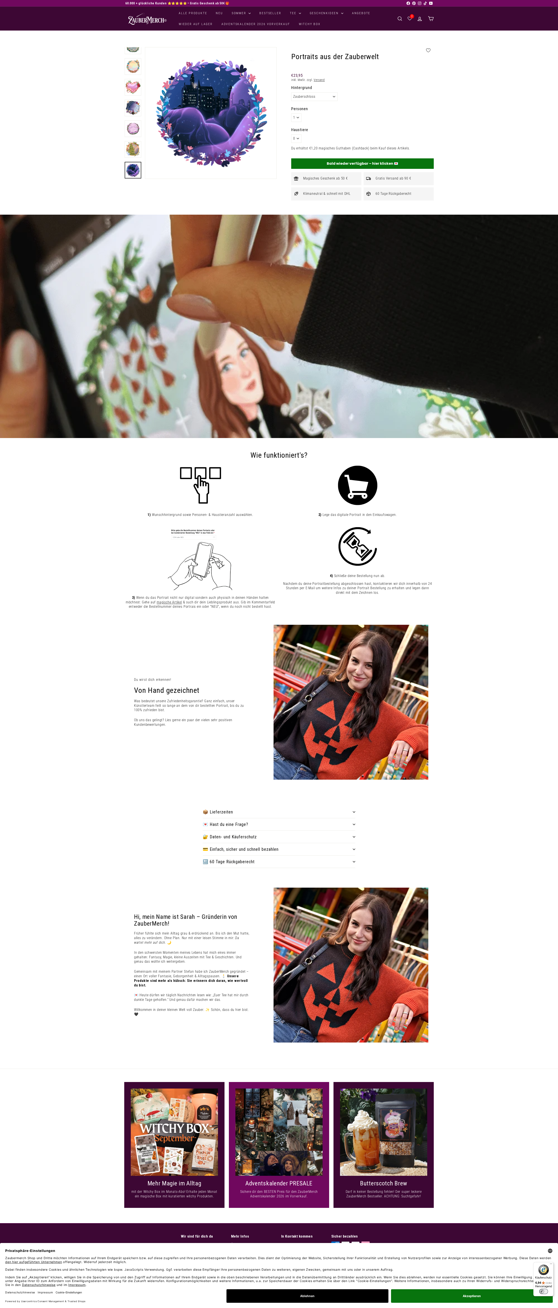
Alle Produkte (193, 13)
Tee (294, 13)
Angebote (361, 13)
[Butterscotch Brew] (383, 1132)
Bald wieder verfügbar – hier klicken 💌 (362, 163)
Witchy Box (310, 24)
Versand (319, 80)
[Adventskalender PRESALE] (279, 1132)
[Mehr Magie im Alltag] (174, 1132)
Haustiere (299, 129)
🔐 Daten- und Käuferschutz (230, 836)
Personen (299, 108)
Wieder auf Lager (196, 24)
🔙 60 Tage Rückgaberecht (229, 861)
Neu (219, 13)
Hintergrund (301, 87)
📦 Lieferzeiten (218, 812)
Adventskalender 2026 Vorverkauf (255, 24)
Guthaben (343, 148)
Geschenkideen (325, 13)
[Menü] (551, 1264)
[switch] (543, 1291)
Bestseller (270, 13)
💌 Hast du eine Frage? (225, 824)
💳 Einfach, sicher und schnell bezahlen (241, 849)
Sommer (240, 13)
